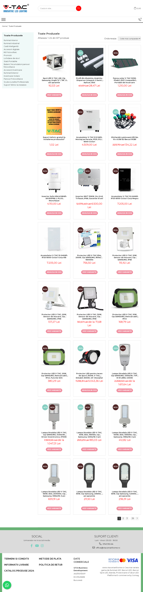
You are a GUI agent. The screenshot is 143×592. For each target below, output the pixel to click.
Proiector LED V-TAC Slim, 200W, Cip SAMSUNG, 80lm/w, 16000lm (89, 257)
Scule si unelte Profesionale (16, 82)
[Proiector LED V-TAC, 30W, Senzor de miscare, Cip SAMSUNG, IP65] (89, 298)
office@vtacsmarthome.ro (108, 548)
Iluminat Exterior (11, 73)
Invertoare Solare (12, 76)
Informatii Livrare (16, 564)
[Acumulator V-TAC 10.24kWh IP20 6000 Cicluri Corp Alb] (54, 239)
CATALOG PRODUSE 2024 (19, 570)
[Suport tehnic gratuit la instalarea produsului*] (54, 121)
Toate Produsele (15, 26)
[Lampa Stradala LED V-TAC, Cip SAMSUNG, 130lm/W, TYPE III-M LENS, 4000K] (125, 357)
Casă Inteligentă (11, 46)
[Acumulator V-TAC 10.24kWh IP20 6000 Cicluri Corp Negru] (125, 180)
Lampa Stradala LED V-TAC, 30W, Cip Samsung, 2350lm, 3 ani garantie (89, 494)
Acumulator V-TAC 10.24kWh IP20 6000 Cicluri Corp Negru (124, 197)
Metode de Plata (50, 558)
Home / (5, 26)
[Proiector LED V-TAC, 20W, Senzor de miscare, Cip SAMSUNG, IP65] (54, 298)
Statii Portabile (10, 61)
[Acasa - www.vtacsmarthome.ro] (16, 8)
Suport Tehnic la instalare (15, 85)
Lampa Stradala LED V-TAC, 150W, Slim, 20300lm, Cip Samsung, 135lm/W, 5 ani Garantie (54, 494)
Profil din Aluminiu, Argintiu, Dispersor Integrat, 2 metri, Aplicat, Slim (89, 80)
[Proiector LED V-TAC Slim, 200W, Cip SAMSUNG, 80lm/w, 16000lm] (89, 239)
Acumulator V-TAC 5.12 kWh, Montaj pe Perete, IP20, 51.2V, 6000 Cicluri (89, 139)
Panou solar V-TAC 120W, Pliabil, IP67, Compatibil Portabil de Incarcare (124, 80)
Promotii (8, 55)
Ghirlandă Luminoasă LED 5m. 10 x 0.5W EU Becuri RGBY (124, 138)
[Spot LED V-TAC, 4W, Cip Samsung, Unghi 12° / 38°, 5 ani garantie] (54, 62)
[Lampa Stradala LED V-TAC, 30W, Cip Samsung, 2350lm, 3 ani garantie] (89, 475)
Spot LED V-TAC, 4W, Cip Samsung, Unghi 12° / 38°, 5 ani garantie (54, 80)
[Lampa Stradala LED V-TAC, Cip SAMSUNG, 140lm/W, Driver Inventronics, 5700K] (54, 416)
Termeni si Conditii (16, 558)
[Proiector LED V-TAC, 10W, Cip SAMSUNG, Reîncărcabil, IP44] (125, 298)
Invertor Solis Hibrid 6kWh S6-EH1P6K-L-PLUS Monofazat (54, 198)
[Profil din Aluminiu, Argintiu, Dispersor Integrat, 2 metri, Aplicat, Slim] (89, 62)
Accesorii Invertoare (13, 70)
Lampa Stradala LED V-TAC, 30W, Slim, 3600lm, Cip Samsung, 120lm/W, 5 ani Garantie (89, 435)
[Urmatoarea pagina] (137, 518)
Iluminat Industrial (11, 43)
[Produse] (3, 20)
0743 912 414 (107, 544)
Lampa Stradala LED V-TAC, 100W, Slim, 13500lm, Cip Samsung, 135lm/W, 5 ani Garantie (124, 435)
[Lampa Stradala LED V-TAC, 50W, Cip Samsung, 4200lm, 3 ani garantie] (125, 475)
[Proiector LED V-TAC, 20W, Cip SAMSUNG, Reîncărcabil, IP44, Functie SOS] (54, 357)
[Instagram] (42, 545)
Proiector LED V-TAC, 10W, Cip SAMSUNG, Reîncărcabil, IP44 (125, 316)
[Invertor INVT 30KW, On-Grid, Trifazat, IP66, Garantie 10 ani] (89, 180)
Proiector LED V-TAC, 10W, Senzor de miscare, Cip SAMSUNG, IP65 (124, 257)
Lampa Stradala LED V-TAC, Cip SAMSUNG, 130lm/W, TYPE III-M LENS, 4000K (124, 375)
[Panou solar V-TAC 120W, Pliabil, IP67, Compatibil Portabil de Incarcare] (125, 62)
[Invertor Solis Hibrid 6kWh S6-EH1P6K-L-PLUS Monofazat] (54, 180)
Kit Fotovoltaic (10, 52)
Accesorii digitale (11, 49)
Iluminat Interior (11, 40)
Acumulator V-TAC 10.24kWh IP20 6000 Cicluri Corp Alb (54, 256)
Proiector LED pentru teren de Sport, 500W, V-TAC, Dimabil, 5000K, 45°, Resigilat (89, 375)
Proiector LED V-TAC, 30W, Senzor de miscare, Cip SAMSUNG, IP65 (89, 316)
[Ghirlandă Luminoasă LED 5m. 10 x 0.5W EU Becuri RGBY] (125, 121)
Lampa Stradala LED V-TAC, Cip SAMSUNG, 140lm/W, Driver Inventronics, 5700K (54, 435)
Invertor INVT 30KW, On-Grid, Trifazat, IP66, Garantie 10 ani (89, 197)
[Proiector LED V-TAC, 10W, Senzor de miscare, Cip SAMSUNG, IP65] (125, 239)
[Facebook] (31, 545)
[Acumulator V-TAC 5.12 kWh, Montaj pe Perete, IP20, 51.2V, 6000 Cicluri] (89, 121)
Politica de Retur (50, 564)
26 (133, 518)
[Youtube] (36, 545)
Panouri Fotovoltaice (13, 79)
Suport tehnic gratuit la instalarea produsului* (54, 138)
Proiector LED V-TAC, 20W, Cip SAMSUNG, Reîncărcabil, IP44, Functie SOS (54, 375)
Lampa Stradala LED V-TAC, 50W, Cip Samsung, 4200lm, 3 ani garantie (124, 494)
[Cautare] (78, 8)
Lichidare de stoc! (12, 58)
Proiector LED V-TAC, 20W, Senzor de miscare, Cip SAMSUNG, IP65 (54, 316)
